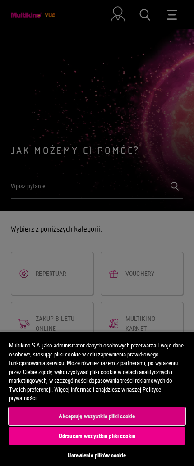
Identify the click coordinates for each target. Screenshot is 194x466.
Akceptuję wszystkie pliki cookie (97, 416)
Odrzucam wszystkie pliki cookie (97, 436)
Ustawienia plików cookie (97, 455)
